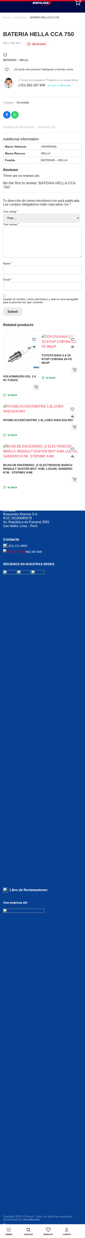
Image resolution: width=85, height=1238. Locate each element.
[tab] (19, 127)
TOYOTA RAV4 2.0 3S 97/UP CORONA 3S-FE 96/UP (56, 359)
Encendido (20, 17)
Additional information (19, 127)
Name (7, 263)
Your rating (10, 211)
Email (7, 279)
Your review (11, 224)
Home (6, 17)
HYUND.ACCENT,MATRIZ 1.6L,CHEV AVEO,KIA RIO (38, 420)
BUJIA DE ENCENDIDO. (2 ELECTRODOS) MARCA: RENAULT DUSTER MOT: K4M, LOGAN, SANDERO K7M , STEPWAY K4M (38, 468)
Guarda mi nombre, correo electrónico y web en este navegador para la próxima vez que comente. (40, 301)
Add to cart (36, 387)
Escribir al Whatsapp (59, 85)
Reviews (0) (46, 127)
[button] (5, 55)
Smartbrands (31, 1219)
